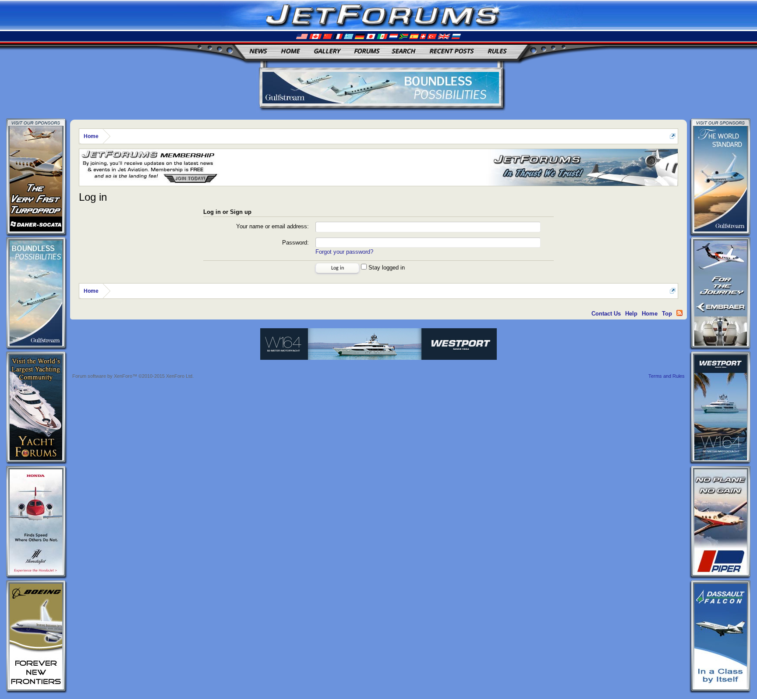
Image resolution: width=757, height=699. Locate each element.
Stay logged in (386, 267)
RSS (679, 313)
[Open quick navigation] (673, 136)
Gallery (327, 51)
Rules (497, 51)
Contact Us (606, 313)
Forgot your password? (344, 251)
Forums (366, 51)
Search (403, 51)
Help (631, 313)
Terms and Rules (666, 376)
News (258, 51)
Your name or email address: (272, 226)
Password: (295, 242)
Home (290, 51)
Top (667, 313)
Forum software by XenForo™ (133, 376)
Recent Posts (451, 51)
